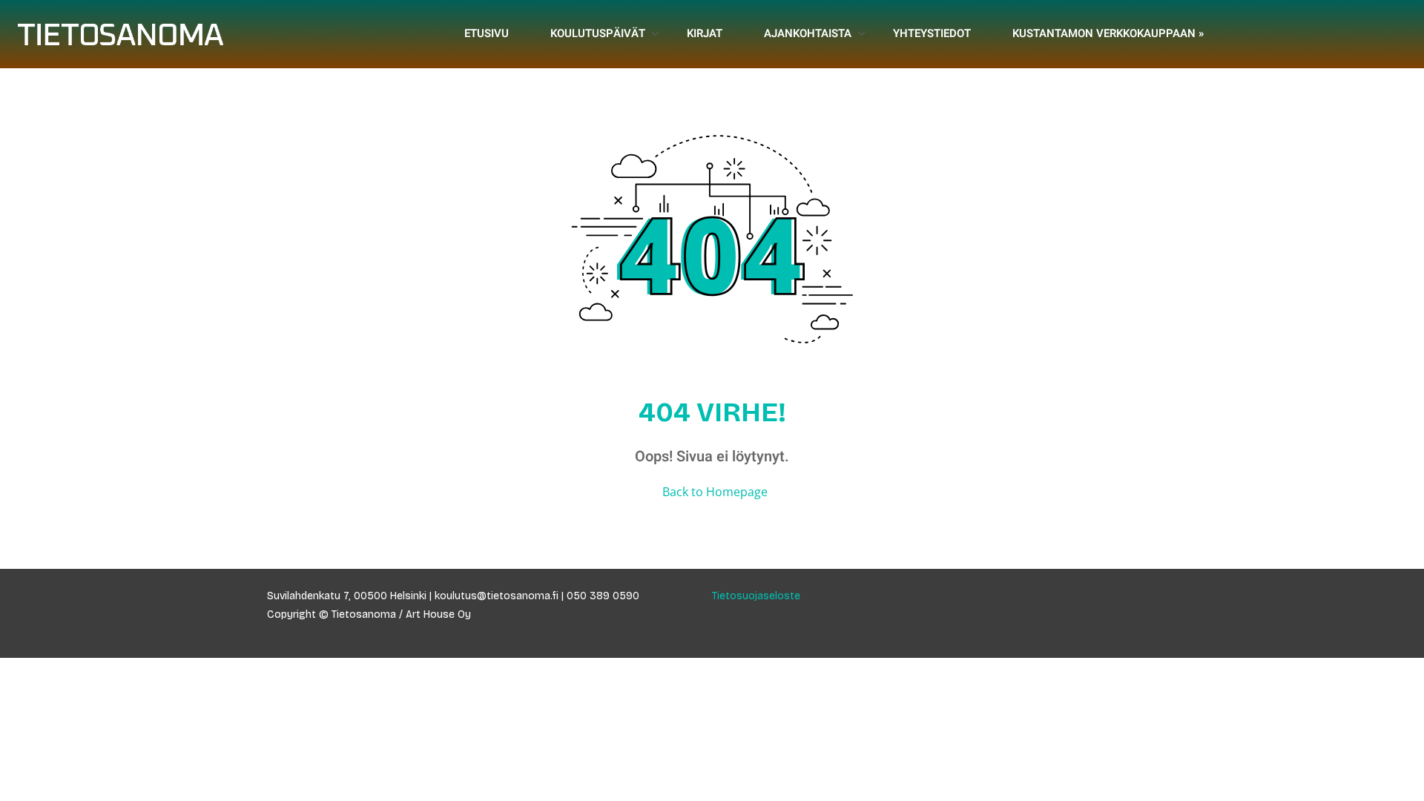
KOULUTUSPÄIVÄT (597, 33)
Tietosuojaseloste (756, 596)
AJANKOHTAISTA (807, 33)
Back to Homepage (715, 492)
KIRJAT (704, 33)
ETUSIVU (486, 33)
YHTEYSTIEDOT (932, 33)
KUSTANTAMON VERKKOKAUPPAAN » (1108, 33)
